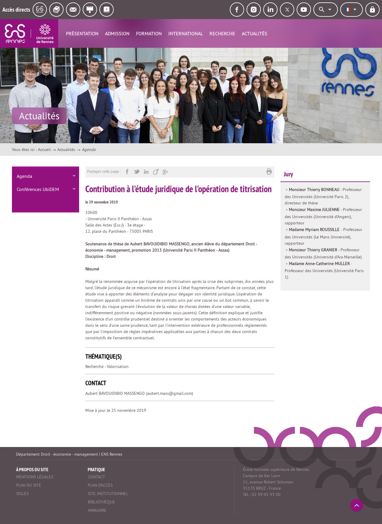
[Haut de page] (356, 505)
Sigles (22, 493)
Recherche (222, 33)
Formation (149, 33)
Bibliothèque (101, 502)
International (185, 33)
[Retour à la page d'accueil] (29, 33)
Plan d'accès (100, 485)
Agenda (24, 176)
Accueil (44, 149)
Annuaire (97, 510)
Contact (96, 477)
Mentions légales (34, 477)
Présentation (82, 33)
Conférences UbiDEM (38, 189)
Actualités (254, 33)
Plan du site (28, 485)
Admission (117, 33)
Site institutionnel (108, 493)
